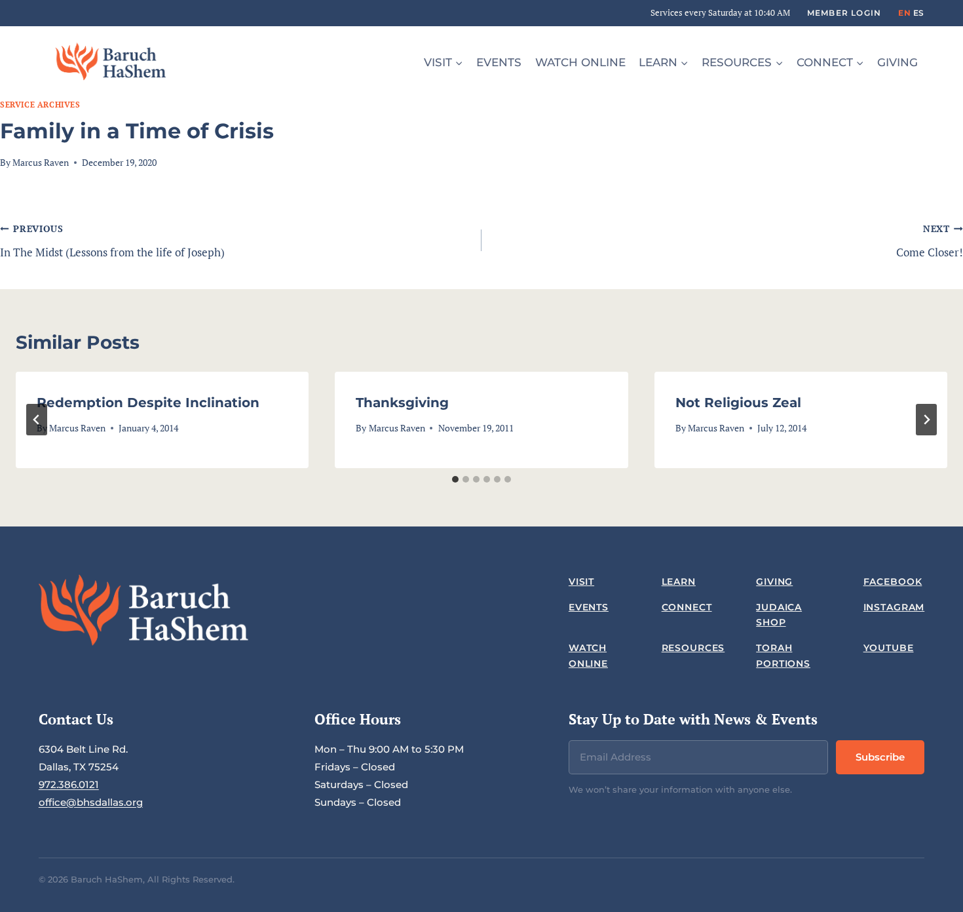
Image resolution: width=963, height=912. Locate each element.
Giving (897, 62)
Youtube (888, 648)
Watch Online (580, 62)
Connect (687, 607)
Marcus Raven (40, 163)
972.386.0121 (69, 784)
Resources (693, 648)
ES (918, 13)
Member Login (844, 13)
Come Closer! (929, 241)
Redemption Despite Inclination (148, 402)
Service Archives (40, 104)
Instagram (894, 607)
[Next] (926, 419)
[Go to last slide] (36, 419)
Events (498, 62)
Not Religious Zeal (738, 402)
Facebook (892, 581)
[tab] (455, 479)
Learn (679, 581)
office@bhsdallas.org (91, 802)
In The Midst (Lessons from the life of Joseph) (112, 241)
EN (904, 13)
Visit (581, 581)
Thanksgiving (402, 402)
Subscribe (880, 757)
